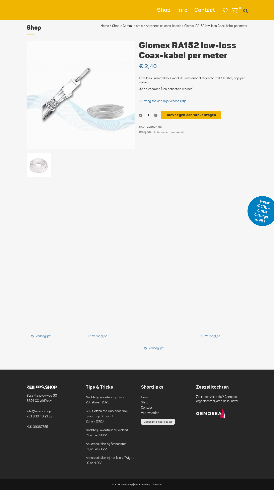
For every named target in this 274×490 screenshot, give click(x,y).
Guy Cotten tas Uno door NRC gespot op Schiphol (107, 413)
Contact (146, 407)
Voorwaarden (150, 413)
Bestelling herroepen (158, 421)
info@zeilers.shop (39, 411)
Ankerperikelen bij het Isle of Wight (110, 458)
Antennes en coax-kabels (163, 26)
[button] (162, 101)
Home (105, 26)
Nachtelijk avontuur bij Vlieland (107, 430)
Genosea (231, 397)
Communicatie (133, 26)
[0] (234, 10)
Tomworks (156, 484)
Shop (116, 26)
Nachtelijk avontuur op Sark (105, 397)
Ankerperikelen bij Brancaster (106, 444)
